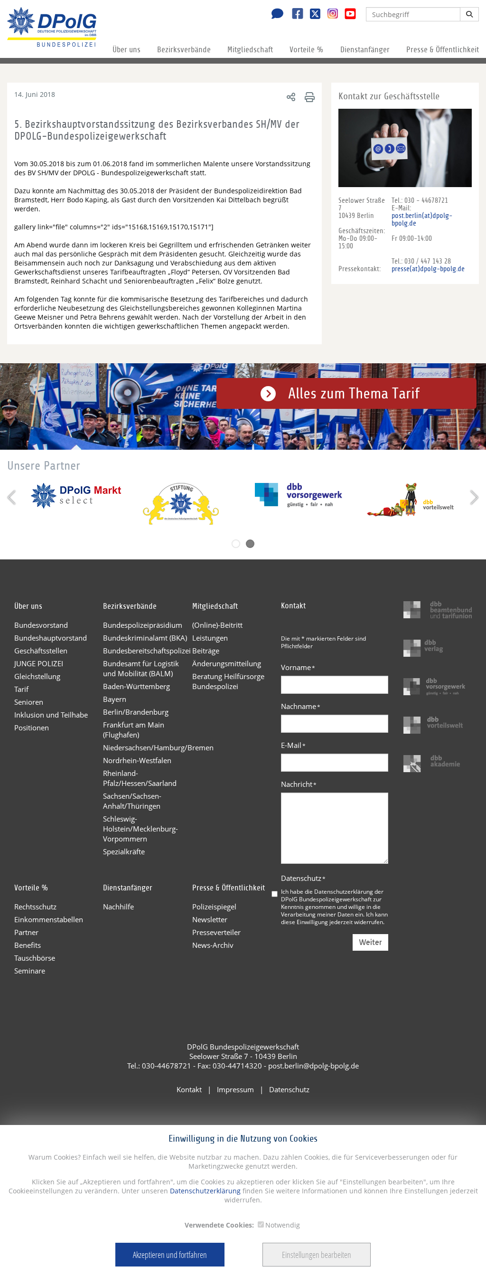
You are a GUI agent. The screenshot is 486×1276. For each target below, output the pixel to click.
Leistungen (210, 638)
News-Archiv (213, 945)
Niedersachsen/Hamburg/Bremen (147, 747)
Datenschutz (303, 878)
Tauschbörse (34, 958)
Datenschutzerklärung (204, 1190)
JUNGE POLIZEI (38, 663)
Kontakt (189, 1089)
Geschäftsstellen (40, 650)
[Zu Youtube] (346, 15)
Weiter (370, 942)
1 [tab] (236, 543)
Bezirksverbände (184, 49)
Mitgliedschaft (250, 49)
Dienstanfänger (365, 49)
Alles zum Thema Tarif (354, 394)
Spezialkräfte (124, 851)
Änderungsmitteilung (226, 663)
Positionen (31, 727)
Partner (26, 932)
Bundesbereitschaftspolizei (147, 650)
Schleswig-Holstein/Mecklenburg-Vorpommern (140, 828)
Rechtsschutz (35, 906)
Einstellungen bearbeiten (316, 1254)
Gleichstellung (37, 676)
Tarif (21, 689)
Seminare (29, 970)
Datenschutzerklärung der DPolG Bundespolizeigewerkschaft (332, 895)
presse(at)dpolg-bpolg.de (428, 269)
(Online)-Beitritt (217, 625)
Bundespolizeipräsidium (142, 625)
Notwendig (282, 1224)
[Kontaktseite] (274, 15)
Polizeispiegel (214, 906)
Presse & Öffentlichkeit (442, 49)
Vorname (298, 667)
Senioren (28, 702)
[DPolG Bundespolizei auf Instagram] (329, 14)
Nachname (300, 706)
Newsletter (209, 919)
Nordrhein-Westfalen (137, 760)
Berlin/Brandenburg (135, 712)
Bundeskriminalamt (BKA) (145, 638)
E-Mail (293, 745)
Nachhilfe (118, 906)
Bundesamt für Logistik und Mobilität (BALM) (141, 668)
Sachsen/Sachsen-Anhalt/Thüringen (132, 801)
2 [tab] (250, 543)
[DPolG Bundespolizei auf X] (311, 15)
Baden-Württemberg (136, 686)
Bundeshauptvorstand (50, 638)
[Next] (473, 497)
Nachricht (299, 784)
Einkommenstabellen (48, 919)
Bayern (114, 699)
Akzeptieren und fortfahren (170, 1254)
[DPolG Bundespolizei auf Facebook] (294, 15)
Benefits (27, 945)
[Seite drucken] (308, 96)
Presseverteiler (216, 932)
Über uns (126, 49)
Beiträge (205, 650)
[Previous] (12, 497)
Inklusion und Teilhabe (51, 714)
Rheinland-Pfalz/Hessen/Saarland (140, 778)
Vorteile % (307, 49)
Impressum (235, 1089)
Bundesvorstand (41, 625)
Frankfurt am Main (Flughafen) (133, 729)
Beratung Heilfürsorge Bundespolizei (228, 681)
